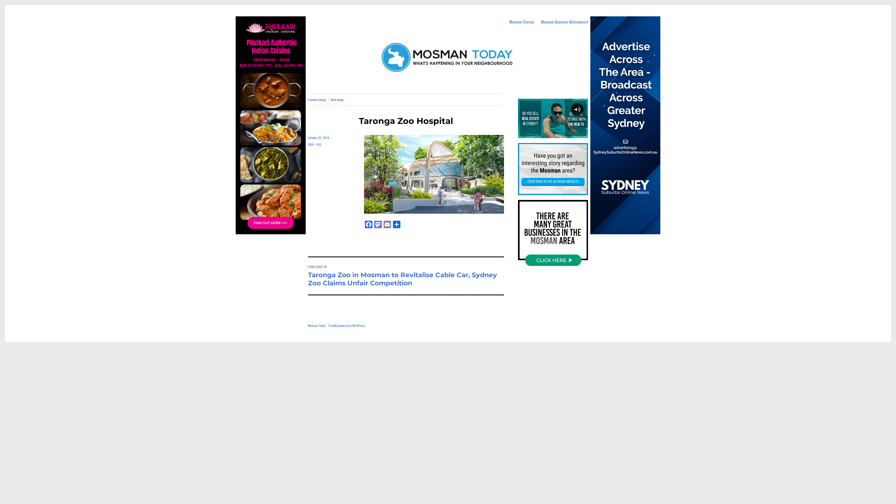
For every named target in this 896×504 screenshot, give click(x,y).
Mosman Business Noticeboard (564, 22)
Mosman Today (316, 325)
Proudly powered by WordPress (347, 325)
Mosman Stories (521, 22)
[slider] (552, 134)
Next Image (337, 99)
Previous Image (317, 99)
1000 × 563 (314, 144)
